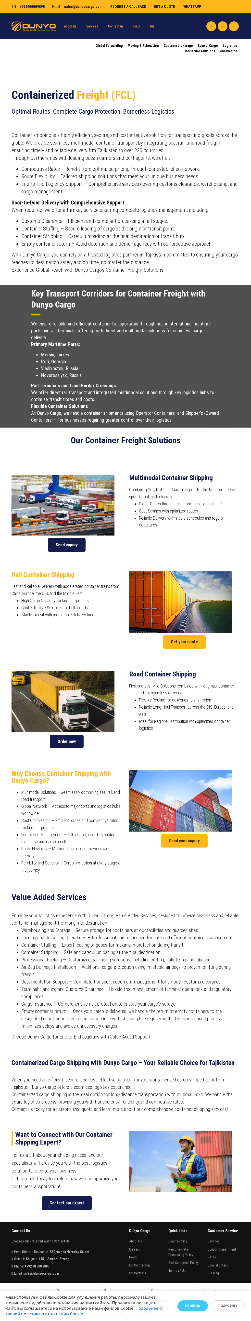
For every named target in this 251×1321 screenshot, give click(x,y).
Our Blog (213, 1273)
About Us (135, 1241)
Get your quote (184, 641)
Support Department (222, 1249)
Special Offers (218, 1265)
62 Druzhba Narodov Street (69, 1252)
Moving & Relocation (143, 46)
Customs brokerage (178, 46)
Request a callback (128, 6)
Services (92, 26)
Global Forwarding (109, 46)
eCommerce (228, 51)
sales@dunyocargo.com (83, 6)
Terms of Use (177, 1271)
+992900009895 (32, 6)
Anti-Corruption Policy (183, 1263)
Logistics (230, 46)
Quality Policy (177, 1241)
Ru (152, 26)
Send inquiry (67, 544)
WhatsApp (192, 6)
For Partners (137, 1273)
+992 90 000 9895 (37, 1266)
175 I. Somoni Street (54, 1259)
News (133, 1257)
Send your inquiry (184, 840)
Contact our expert (67, 1202)
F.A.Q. (136, 26)
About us (70, 26)
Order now (67, 741)
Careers (134, 1249)
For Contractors (140, 1265)
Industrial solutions (200, 51)
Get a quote (164, 6)
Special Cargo (208, 46)
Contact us (116, 26)
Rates (212, 1257)
